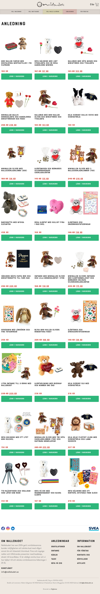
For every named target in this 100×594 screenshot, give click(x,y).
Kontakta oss (83, 555)
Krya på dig (56, 563)
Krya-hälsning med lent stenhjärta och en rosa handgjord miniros (46, 63)
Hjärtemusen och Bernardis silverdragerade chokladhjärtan (48, 171)
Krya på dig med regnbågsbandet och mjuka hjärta (48, 493)
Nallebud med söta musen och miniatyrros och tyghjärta (82, 62)
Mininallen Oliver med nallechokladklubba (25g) (14, 170)
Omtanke (55, 551)
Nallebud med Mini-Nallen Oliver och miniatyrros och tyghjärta (48, 117)
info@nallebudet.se (10, 572)
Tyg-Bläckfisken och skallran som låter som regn (15, 492)
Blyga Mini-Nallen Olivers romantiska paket (47, 331)
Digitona (54, 589)
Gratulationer (58, 547)
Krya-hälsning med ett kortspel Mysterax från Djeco (82, 492)
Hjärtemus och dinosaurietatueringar (79, 331)
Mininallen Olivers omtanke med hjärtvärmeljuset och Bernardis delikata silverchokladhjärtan (81, 279)
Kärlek (54, 555)
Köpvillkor (82, 559)
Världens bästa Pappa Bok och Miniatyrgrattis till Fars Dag (16, 277)
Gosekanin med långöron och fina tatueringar (15, 331)
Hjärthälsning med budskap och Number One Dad (48, 385)
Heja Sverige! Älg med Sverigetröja (78, 385)
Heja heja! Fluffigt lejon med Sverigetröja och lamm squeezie (82, 439)
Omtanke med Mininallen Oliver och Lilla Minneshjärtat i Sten (50, 277)
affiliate (81, 563)
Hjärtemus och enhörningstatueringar (79, 223)
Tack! (53, 559)
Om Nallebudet (84, 547)
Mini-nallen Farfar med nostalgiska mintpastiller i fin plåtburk (16, 63)
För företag (83, 551)
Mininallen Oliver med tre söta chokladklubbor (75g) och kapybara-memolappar (50, 439)
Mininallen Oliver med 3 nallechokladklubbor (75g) (81, 170)
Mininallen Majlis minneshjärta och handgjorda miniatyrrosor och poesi (16, 117)
